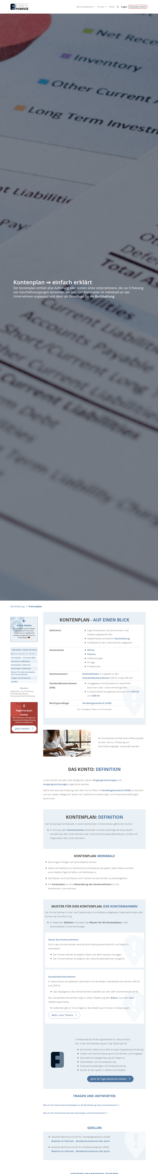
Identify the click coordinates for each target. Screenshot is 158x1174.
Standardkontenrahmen (96, 677)
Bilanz (114, 997)
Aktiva (90, 649)
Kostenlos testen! (137, 6)
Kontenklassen (90, 673)
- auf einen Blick (23, 658)
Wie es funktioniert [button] (85, 6)
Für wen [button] (101, 6)
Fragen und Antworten (21, 678)
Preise (111, 6)
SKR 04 (96, 695)
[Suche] (118, 7)
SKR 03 (135, 691)
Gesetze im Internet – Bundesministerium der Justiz (80, 1141)
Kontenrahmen (75, 829)
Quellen (14, 681)
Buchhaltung (104, 296)
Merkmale (21, 668)
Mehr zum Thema (62, 1015)
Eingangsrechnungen (105, 780)
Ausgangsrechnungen (55, 784)
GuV (131, 997)
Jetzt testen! (22, 728)
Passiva (91, 654)
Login (124, 6)
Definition (20, 661)
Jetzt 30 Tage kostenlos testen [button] (108, 1079)
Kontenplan (35, 606)
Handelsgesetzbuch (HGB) (96, 703)
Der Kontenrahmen (23, 673)
